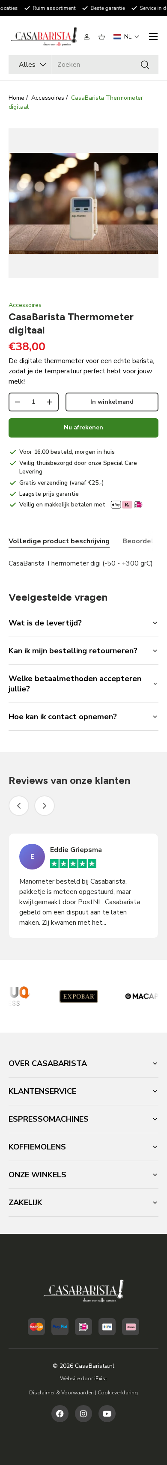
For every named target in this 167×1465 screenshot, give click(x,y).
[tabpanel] (83, 563)
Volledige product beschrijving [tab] (59, 541)
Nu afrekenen (83, 427)
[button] (101, 36)
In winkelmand (112, 402)
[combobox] (83, 64)
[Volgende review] (44, 805)
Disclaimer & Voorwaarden (61, 1392)
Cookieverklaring (118, 1392)
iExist (100, 1378)
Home (16, 98)
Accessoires (47, 98)
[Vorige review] (19, 805)
